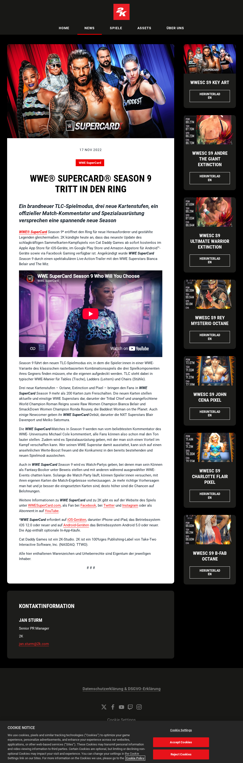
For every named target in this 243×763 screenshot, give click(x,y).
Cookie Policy (135, 758)
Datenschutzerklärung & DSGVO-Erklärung (122, 689)
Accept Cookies (181, 742)
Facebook (88, 505)
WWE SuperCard (90, 163)
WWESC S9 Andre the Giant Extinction (210, 158)
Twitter (109, 505)
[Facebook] (112, 707)
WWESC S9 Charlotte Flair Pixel (210, 476)
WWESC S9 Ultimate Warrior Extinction (209, 241)
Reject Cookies (181, 754)
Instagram (130, 505)
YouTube (52, 511)
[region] (121, 742)
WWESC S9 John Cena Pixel (209, 397)
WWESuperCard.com (44, 505)
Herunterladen (210, 95)
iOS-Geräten (76, 520)
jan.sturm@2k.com (34, 644)
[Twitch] (130, 707)
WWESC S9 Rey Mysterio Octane (210, 320)
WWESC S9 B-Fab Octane (210, 556)
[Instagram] (139, 707)
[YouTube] (121, 707)
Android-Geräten (76, 525)
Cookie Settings (121, 720)
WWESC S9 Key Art (209, 82)
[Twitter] (104, 707)
